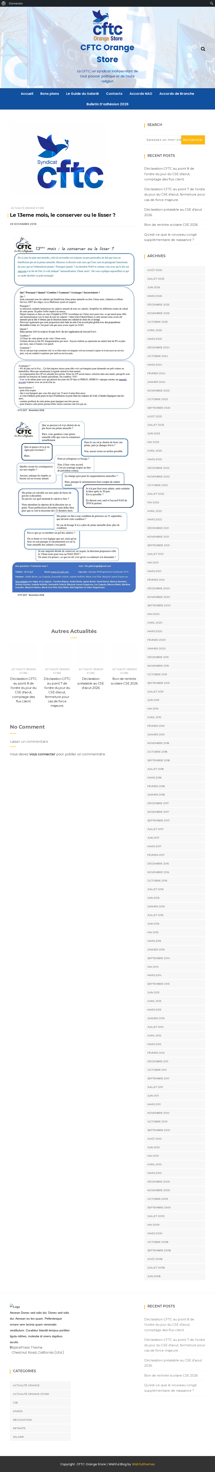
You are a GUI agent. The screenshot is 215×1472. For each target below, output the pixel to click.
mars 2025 (154, 338)
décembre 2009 (158, 1181)
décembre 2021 (158, 528)
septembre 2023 (158, 407)
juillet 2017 (155, 829)
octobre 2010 (157, 1121)
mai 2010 (153, 1155)
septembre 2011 (158, 1078)
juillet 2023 (155, 424)
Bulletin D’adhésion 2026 (107, 104)
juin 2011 (153, 1095)
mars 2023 (154, 459)
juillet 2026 (155, 278)
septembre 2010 (158, 1130)
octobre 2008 (157, 1241)
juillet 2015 (155, 915)
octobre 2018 (157, 751)
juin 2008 (154, 1276)
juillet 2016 (155, 889)
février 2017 (156, 854)
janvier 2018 (156, 794)
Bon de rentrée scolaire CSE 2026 (171, 225)
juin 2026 (153, 287)
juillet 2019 (155, 691)
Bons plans (49, 93)
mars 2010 (154, 1173)
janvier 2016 (156, 906)
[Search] (203, 48)
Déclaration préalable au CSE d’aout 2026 (90, 683)
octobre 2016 (157, 880)
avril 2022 (154, 511)
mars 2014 (154, 975)
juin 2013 (153, 992)
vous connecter (42, 754)
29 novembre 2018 (23, 224)
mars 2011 (154, 1104)
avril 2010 (154, 1164)
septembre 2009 (159, 1207)
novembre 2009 (158, 1190)
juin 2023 (153, 433)
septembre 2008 (159, 1250)
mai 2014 (153, 966)
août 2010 (154, 1138)
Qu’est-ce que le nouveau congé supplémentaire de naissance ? (170, 237)
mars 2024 (154, 364)
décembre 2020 (158, 588)
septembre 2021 (158, 545)
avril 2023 (154, 450)
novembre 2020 (158, 597)
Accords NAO (141, 93)
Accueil (27, 93)
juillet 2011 (155, 1087)
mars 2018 (154, 777)
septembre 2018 (158, 760)
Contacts (114, 93)
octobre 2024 (157, 356)
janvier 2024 (156, 381)
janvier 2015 (155, 949)
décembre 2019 (158, 657)
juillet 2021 (155, 553)
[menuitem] (3, 3)
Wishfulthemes (143, 1464)
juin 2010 (153, 1147)
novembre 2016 (158, 872)
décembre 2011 (157, 1061)
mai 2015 (152, 932)
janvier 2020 (156, 648)
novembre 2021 (158, 536)
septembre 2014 (158, 958)
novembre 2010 (158, 1112)
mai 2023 (153, 442)
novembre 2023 (158, 390)
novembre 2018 (158, 743)
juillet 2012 (155, 1026)
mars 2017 (154, 846)
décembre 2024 (158, 347)
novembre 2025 (158, 313)
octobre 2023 (157, 399)
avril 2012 (154, 1035)
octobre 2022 (157, 485)
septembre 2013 (158, 983)
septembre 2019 (158, 682)
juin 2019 (153, 700)
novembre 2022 (158, 476)
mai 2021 (153, 562)
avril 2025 (154, 330)
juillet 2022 (155, 493)
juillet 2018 (155, 768)
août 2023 (154, 416)
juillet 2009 (156, 1216)
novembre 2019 (158, 665)
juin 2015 (153, 923)
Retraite (19, 1428)
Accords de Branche (176, 93)
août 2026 (154, 270)
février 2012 (156, 1052)
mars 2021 (154, 571)
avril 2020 (154, 622)
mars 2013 (154, 1009)
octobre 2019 (157, 674)
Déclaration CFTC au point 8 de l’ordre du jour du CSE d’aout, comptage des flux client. (169, 173)
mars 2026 (154, 295)
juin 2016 (153, 897)
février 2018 (156, 786)
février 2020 (156, 639)
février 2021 (156, 579)
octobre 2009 (157, 1198)
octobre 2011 (156, 1069)
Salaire (18, 1436)
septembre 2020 (159, 605)
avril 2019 (154, 717)
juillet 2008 (156, 1267)
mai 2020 (153, 614)
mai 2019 (153, 708)
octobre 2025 (157, 321)
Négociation (22, 1419)
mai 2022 (153, 502)
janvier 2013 (156, 1018)
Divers (17, 1411)
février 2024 (156, 373)
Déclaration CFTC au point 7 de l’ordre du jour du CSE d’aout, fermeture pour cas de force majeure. (57, 692)
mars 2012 (154, 1044)
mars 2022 (154, 519)
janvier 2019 (156, 734)
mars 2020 (154, 631)
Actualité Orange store (27, 208)
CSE (15, 1402)
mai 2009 (153, 1224)
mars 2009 (154, 1233)
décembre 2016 (158, 863)
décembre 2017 (158, 803)
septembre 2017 (158, 820)
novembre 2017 (158, 811)
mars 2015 (154, 940)
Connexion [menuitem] (16, 3)
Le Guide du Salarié (82, 93)
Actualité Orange (26, 1385)
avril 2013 (154, 1001)
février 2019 (156, 725)
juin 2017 (153, 837)
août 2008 (155, 1259)
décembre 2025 (158, 304)
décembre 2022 (158, 467)
